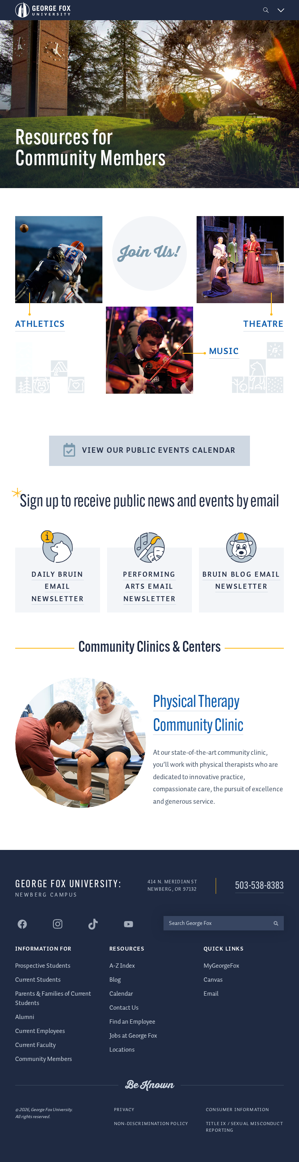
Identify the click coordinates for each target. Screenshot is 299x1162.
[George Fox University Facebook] (22, 924)
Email (211, 994)
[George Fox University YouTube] (128, 924)
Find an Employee (132, 1022)
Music (224, 352)
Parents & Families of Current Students (53, 998)
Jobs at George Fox (133, 1036)
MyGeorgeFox (221, 966)
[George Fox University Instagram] (58, 924)
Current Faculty (35, 1045)
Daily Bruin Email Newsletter (58, 587)
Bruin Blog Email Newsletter (241, 581)
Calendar (121, 994)
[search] (276, 923)
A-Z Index (122, 966)
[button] (266, 10)
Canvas (213, 980)
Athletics (40, 325)
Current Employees (40, 1031)
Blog (115, 980)
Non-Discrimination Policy (151, 1123)
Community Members (43, 1059)
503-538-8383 (259, 886)
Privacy (124, 1109)
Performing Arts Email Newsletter (149, 587)
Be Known (149, 1085)
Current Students (38, 980)
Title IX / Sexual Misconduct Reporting (244, 1127)
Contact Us (124, 1008)
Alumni (24, 1017)
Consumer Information (237, 1109)
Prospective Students (42, 966)
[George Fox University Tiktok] (93, 924)
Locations (122, 1050)
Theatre (263, 325)
